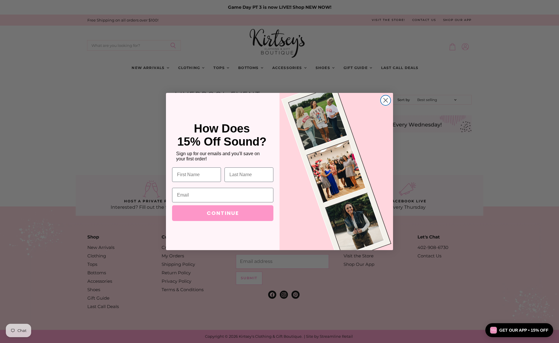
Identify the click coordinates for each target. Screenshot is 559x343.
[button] (519, 330)
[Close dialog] (386, 100)
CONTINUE (223, 213)
